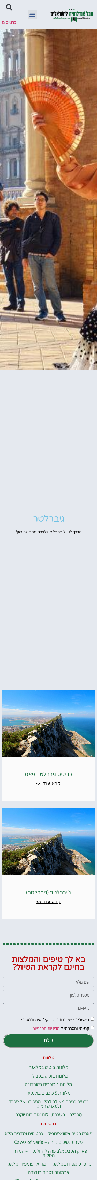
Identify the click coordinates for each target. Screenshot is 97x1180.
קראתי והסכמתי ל (60, 1028)
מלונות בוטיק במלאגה (49, 1067)
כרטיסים (9, 22)
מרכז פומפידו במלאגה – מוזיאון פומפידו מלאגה (49, 1163)
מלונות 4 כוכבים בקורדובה (48, 1084)
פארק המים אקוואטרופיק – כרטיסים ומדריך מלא (48, 1133)
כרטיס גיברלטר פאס (48, 774)
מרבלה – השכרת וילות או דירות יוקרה (48, 1114)
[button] (33, 15)
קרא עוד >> (48, 783)
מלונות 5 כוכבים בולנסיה (49, 1092)
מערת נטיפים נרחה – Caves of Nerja (48, 1142)
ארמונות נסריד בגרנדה (48, 1172)
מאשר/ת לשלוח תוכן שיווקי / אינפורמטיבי (55, 1019)
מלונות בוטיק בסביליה (48, 1075)
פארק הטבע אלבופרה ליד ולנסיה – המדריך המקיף (48, 1152)
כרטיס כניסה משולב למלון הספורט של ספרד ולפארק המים (49, 1103)
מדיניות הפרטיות (46, 1028)
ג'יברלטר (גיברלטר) (48, 893)
